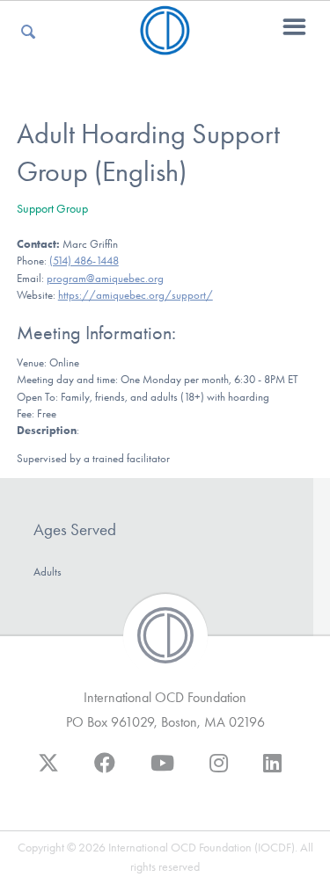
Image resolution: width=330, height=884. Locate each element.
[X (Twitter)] (48, 771)
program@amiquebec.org (105, 278)
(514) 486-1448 (84, 260)
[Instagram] (219, 771)
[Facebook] (104, 771)
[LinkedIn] (272, 771)
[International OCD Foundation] (165, 44)
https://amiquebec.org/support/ (135, 294)
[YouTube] (162, 771)
